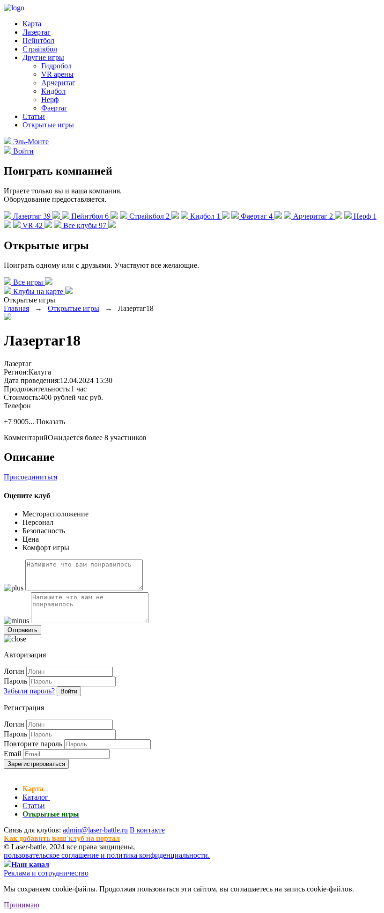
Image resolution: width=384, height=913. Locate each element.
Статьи (33, 116)
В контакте (147, 830)
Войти (68, 691)
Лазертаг (36, 32)
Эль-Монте (30, 142)
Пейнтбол (38, 40)
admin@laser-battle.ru (95, 830)
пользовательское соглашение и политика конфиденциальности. (107, 855)
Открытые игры (48, 125)
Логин (14, 671)
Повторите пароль (33, 744)
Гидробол (56, 66)
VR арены (57, 74)
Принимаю (21, 905)
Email (12, 754)
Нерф (50, 99)
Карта (31, 24)
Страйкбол (39, 49)
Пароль (15, 681)
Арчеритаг (58, 83)
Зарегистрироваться (36, 763)
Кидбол (53, 91)
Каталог (36, 797)
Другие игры (43, 57)
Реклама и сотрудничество (46, 873)
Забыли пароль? (29, 691)
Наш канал (30, 865)
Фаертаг (54, 108)
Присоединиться (30, 477)
